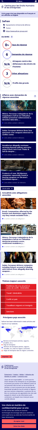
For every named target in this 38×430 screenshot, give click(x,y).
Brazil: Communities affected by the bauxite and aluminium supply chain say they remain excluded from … (17, 213)
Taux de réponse (19, 44)
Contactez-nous (22, 376)
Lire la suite (6, 188)
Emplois (15, 374)
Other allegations (20, 73)
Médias (22, 374)
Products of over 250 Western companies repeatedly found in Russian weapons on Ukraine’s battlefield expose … (15, 176)
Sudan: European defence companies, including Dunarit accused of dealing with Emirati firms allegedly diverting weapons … (17, 268)
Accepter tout (19, 421)
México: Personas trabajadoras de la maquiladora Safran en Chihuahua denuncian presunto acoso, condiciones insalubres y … (17, 240)
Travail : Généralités (14, 293)
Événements (8, 374)
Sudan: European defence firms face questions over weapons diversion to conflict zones (17, 132)
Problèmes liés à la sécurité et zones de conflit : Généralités (18, 287)
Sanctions (10, 311)
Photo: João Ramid (30, 207)
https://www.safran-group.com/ (17, 31)
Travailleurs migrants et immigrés (19, 305)
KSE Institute (31, 169)
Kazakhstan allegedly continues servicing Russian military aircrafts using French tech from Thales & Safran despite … (16, 148)
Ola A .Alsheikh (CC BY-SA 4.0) (27, 261)
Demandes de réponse (22, 54)
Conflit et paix (11, 299)
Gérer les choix (19, 426)
